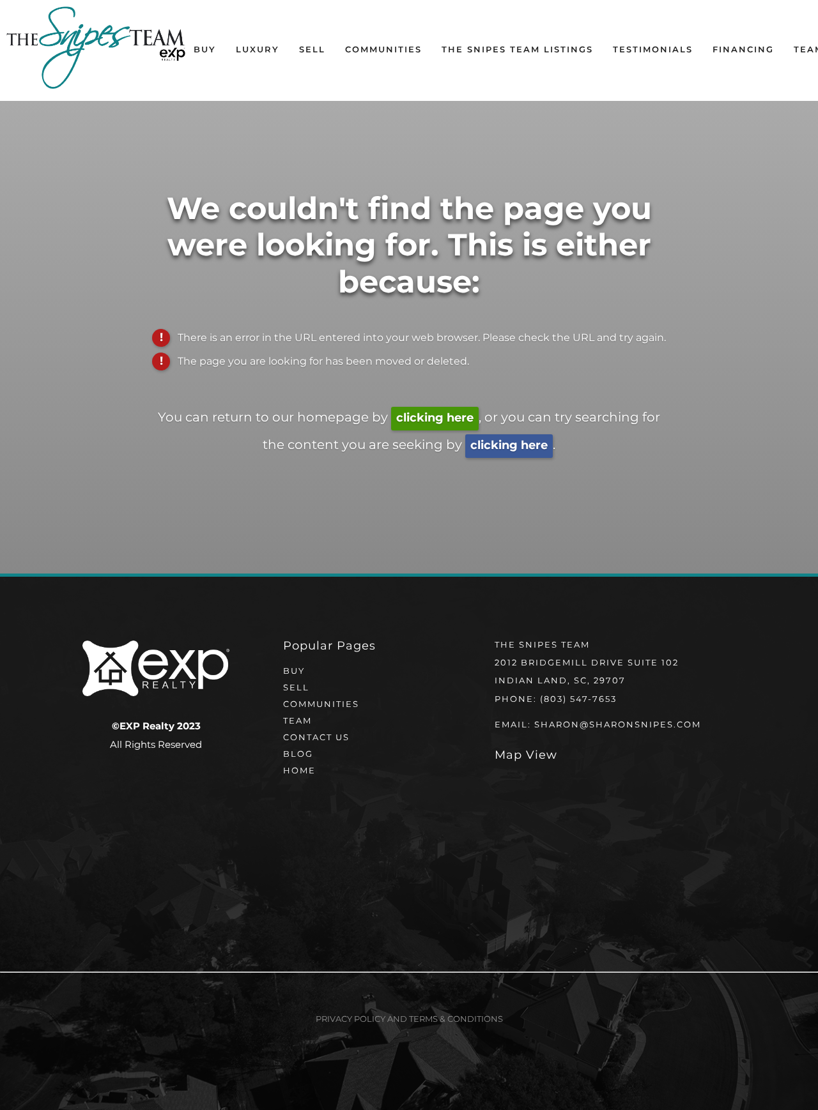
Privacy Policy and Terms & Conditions (409, 1019)
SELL (296, 688)
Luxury (257, 50)
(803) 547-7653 (578, 699)
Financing (743, 50)
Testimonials (653, 50)
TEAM (297, 721)
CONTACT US (316, 738)
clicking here (435, 418)
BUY (294, 671)
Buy (205, 50)
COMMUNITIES (321, 704)
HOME (299, 771)
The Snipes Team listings (517, 50)
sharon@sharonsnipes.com (617, 725)
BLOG (298, 754)
